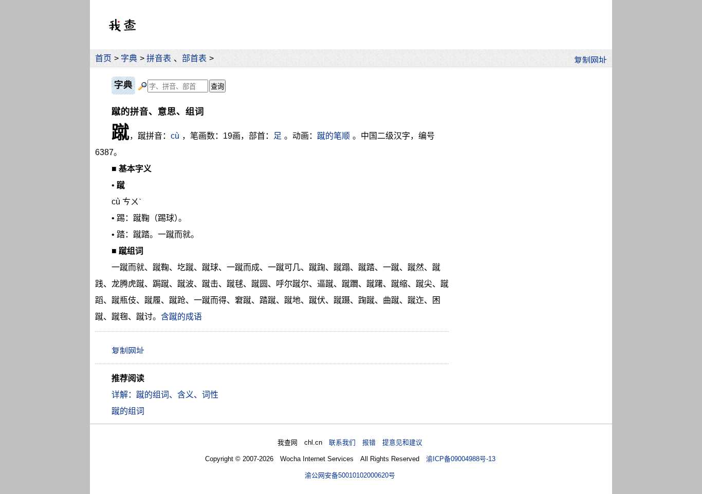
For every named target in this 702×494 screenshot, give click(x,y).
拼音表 (158, 58)
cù (175, 135)
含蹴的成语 (181, 316)
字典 (129, 58)
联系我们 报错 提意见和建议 (375, 442)
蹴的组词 (128, 411)
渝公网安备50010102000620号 (350, 475)
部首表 (194, 58)
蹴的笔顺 (333, 135)
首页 (103, 58)
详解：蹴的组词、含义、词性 (165, 394)
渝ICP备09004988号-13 (460, 459)
